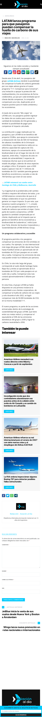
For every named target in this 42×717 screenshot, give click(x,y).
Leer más (9, 370)
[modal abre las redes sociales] (16, 495)
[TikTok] (36, 72)
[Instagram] (14, 72)
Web (3, 588)
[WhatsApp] (28, 72)
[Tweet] (7, 495)
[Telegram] (32, 72)
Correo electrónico (8, 579)
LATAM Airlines (14, 81)
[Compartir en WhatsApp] (11, 495)
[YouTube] (19, 72)
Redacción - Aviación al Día (12, 38)
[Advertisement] (21, 662)
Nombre (4, 571)
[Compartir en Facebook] (3, 495)
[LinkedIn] (23, 72)
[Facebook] (6, 72)
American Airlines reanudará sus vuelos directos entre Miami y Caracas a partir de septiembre (18, 361)
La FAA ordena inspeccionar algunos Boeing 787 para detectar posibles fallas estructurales (20, 479)
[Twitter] (10, 72)
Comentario (5, 544)
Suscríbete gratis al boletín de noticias (21, 708)
